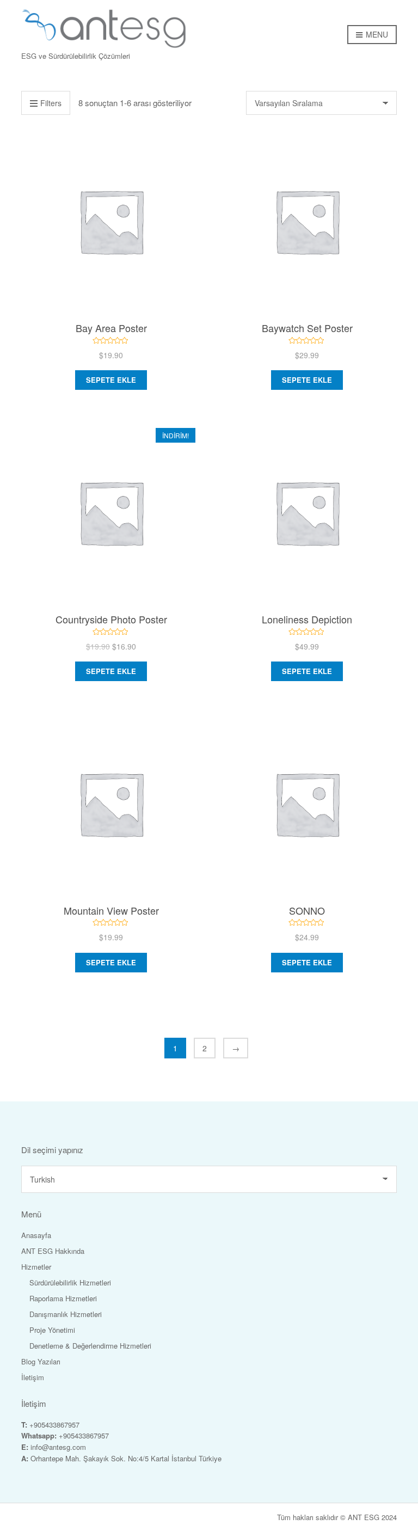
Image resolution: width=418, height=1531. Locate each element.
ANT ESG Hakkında (52, 1251)
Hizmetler (36, 1266)
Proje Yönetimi (52, 1330)
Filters (51, 102)
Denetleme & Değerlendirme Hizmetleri (90, 1345)
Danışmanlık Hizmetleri (65, 1314)
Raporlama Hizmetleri (63, 1298)
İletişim (32, 1377)
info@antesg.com (58, 1447)
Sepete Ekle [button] (111, 380)
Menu (376, 34)
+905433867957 (54, 1424)
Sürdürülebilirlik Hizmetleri (70, 1282)
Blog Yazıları (40, 1361)
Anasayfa (36, 1235)
